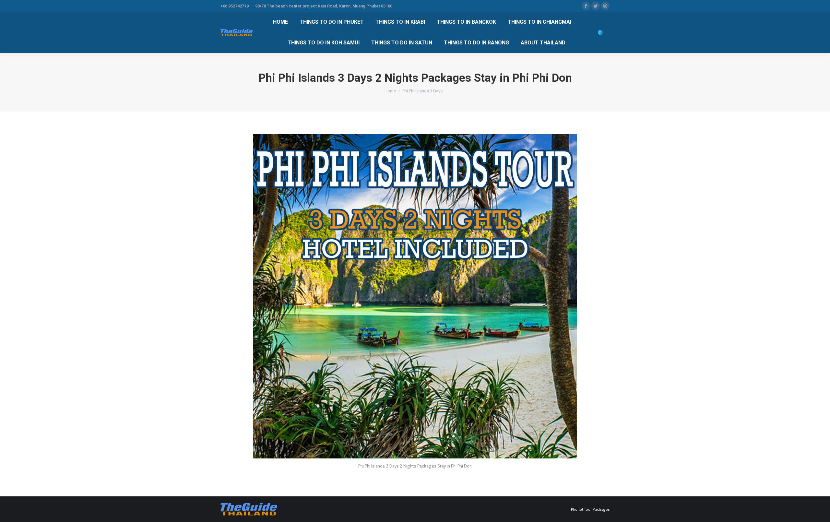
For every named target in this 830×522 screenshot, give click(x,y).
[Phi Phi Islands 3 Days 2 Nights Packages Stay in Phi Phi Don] (415, 296)
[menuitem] (280, 22)
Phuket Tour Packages (590, 509)
